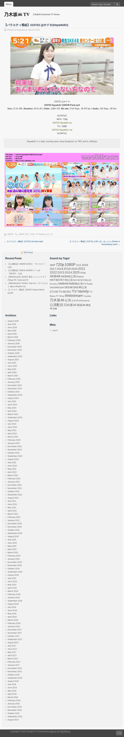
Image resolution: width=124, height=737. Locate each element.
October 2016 (14, 675)
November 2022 (15, 450)
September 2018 (15, 601)
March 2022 (13, 475)
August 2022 (13, 459)
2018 (60, 268)
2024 (68, 272)
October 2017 (14, 636)
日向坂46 (70, 305)
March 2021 (13, 514)
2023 (60, 272)
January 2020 (14, 559)
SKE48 (10, 234)
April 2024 (12, 411)
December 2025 (15, 347)
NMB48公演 (75, 283)
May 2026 (12, 331)
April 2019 (12, 588)
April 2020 (12, 549)
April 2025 (12, 372)
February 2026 (14, 340)
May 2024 (12, 408)
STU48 (54, 291)
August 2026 (13, 321)
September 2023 (15, 417)
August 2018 (13, 604)
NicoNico (54, 284)
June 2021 (12, 504)
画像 (55, 308)
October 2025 (14, 353)
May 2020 (12, 546)
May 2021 (12, 507)
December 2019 (15, 562)
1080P (21, 234)
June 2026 (12, 327)
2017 (53, 268)
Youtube (87, 296)
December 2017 (15, 630)
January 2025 (14, 382)
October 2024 (14, 392)
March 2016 (13, 697)
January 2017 (14, 665)
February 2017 (14, 662)
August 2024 (13, 398)
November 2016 (15, 671)
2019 (67, 268)
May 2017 (12, 652)
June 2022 (12, 466)
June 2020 (12, 543)
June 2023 (12, 427)
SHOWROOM (57, 287)
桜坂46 (81, 305)
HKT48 (54, 280)
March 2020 (13, 552)
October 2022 (14, 453)
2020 (74, 268)
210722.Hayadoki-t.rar (62, 130)
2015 (78, 265)
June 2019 (12, 581)
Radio (90, 284)
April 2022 (12, 472)
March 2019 (13, 591)
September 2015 (15, 716)
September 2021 (15, 495)
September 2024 (15, 395)
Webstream (74, 296)
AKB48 (55, 276)
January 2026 (14, 343)
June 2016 (12, 688)
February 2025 (14, 379)
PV (84, 284)
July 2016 (12, 684)
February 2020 (14, 556)
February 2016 (14, 700)
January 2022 (14, 482)
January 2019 (14, 597)
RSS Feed (28, 252)
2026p (83, 273)
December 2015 (15, 707)
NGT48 (76, 280)
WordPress (65, 731)
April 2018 (12, 617)
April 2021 (12, 511)
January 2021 (14, 520)
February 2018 (14, 623)
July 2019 (12, 578)
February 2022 (14, 479)
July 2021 (12, 501)
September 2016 (15, 678)
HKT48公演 (66, 279)
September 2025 (15, 356)
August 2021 (13, 498)
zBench (53, 731)
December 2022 (15, 446)
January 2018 (14, 626)
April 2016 (12, 694)
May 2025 (12, 369)
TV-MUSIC (64, 291)
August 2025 (13, 360)
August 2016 (13, 681)
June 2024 (12, 405)
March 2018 (13, 620)
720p (32, 234)
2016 (85, 265)
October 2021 (14, 491)
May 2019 (12, 585)
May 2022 (12, 469)
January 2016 (14, 704)
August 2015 (13, 720)
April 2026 (12, 334)
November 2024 (15, 388)
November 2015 (15, 710)
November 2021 (15, 488)
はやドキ (49, 234)
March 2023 (13, 437)
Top (120, 733)
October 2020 (14, 530)
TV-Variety (40, 234)
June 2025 (12, 366)
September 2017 (15, 639)
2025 (76, 272)
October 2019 (14, 569)
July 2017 (12, 646)
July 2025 (12, 363)
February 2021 (14, 517)
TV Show (60, 296)
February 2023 (14, 440)
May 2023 (12, 430)
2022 (53, 272)
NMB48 (63, 283)
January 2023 (14, 443)
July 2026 (12, 324)
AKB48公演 (68, 276)
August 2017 (13, 642)
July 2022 (12, 462)
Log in (55, 330)
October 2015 (14, 713)
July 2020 (12, 540)
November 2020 (15, 527)
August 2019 (13, 575)
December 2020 (15, 524)
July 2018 (12, 607)
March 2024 (13, 414)
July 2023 (12, 424)
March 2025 (13, 376)
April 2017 (12, 655)
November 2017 (15, 633)
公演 (68, 300)
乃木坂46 (57, 300)
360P (52, 265)
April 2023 (12, 433)
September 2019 (15, 572)
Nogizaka (20, 30)
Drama (79, 276)
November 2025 (15, 350)
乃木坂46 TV (17, 14)
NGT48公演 (85, 280)
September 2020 (15, 533)
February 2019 (14, 594)
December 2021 (15, 485)
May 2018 (12, 614)
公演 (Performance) (80, 300)
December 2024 (15, 385)
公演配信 (56, 305)
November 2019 (15, 565)
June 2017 (12, 649)
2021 (27, 234)
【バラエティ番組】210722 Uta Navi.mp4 (23, 241)
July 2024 (12, 401)
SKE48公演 (80, 287)
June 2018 (12, 610)
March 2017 (13, 659)
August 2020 (13, 536)
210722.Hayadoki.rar (62, 123)
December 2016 (15, 668)
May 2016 (12, 691)
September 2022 (15, 456)
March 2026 (13, 337)
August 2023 (13, 421)
